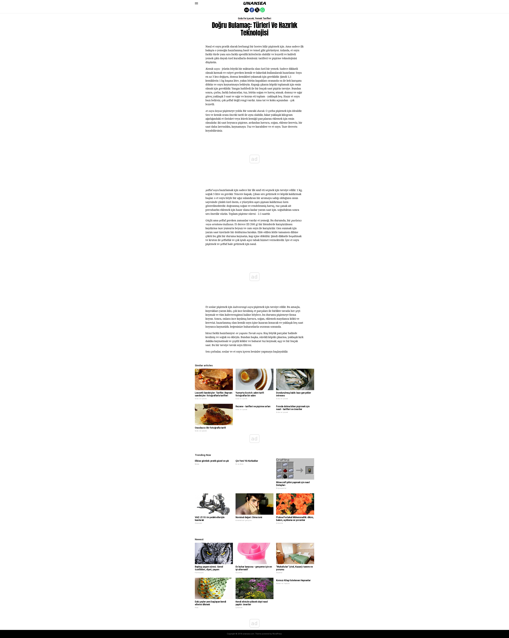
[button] (196, 3)
